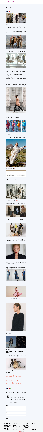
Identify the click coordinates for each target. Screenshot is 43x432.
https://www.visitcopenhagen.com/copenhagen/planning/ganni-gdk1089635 (14, 380)
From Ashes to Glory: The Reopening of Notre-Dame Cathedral (21, 392)
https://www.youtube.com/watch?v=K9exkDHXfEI (11, 375)
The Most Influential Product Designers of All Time (25, 427)
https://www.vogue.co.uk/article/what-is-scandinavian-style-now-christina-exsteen (14, 383)
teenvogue (19, 298)
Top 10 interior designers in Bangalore (6, 426)
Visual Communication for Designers (26, 426)
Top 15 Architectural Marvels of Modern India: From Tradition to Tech (7, 423)
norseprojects (14, 349)
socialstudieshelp (17, 200)
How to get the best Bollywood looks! (26, 429)
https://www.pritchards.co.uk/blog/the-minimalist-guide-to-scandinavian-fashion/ (14, 376)
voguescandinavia (19, 260)
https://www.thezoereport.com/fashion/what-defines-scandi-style (13, 382)
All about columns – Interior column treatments (16, 425)
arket (14, 168)
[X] (7, 11)
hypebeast (19, 281)
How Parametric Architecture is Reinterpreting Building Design (7, 428)
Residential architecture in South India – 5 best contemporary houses (16, 426)
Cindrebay (20, 431)
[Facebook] (6, 11)
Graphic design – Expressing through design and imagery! (16, 429)
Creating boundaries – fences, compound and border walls (25, 425)
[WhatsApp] (10, 11)
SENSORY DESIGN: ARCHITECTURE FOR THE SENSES (7, 429)
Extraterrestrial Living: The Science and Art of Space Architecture (10, 392)
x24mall (14, 49)
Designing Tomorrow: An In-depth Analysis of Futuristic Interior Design (7, 425)
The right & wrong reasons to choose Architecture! (25, 423)
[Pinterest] (9, 11)
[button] (36, 3)
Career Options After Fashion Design (16, 423)
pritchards (13, 24)
